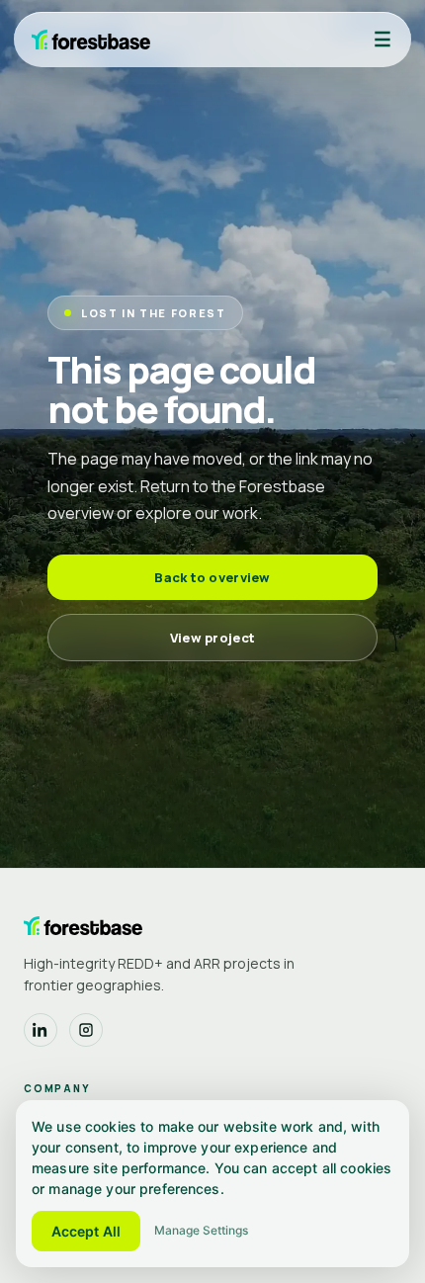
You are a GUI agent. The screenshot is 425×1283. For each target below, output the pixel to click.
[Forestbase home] (91, 39)
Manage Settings (201, 1230)
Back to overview (212, 577)
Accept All (86, 1231)
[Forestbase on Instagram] (86, 1030)
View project (212, 637)
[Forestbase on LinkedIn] (40, 1030)
